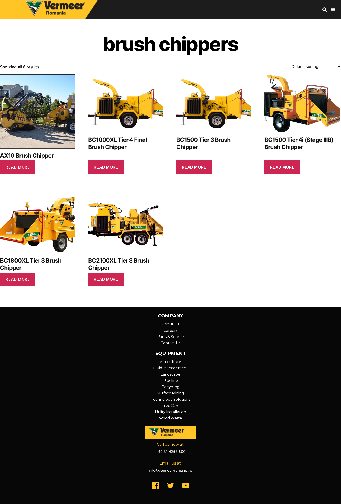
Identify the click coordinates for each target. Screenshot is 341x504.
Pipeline (170, 380)
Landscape (170, 374)
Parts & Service (170, 337)
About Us (170, 324)
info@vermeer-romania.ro (170, 470)
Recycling (171, 387)
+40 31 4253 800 (171, 451)
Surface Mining (170, 393)
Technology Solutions (170, 399)
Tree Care (171, 405)
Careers (170, 330)
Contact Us (170, 343)
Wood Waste (170, 418)
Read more (18, 167)
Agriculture (170, 362)
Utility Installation (170, 412)
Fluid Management (170, 368)
